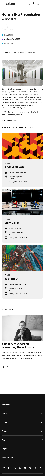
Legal (4, 449)
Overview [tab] (6, 53)
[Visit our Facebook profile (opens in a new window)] (9, 468)
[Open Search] (29, 4)
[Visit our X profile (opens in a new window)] (15, 468)
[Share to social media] (5, 27)
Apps (4, 440)
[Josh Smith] (22, 258)
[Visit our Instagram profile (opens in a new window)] (4, 468)
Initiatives (6, 422)
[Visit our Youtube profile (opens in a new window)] (25, 468)
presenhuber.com (9, 120)
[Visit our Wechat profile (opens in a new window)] (30, 468)
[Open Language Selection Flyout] (42, 4)
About (4, 413)
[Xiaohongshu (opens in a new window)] (41, 468)
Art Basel (6, 404)
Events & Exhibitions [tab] (19, 53)
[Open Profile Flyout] (33, 4)
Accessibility (7, 457)
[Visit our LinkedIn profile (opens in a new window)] (20, 468)
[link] (10, 3)
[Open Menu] (3, 4)
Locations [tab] (31, 53)
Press (4, 431)
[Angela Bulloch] (22, 146)
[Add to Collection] (11, 27)
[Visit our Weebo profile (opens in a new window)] (36, 468)
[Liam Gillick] (22, 202)
